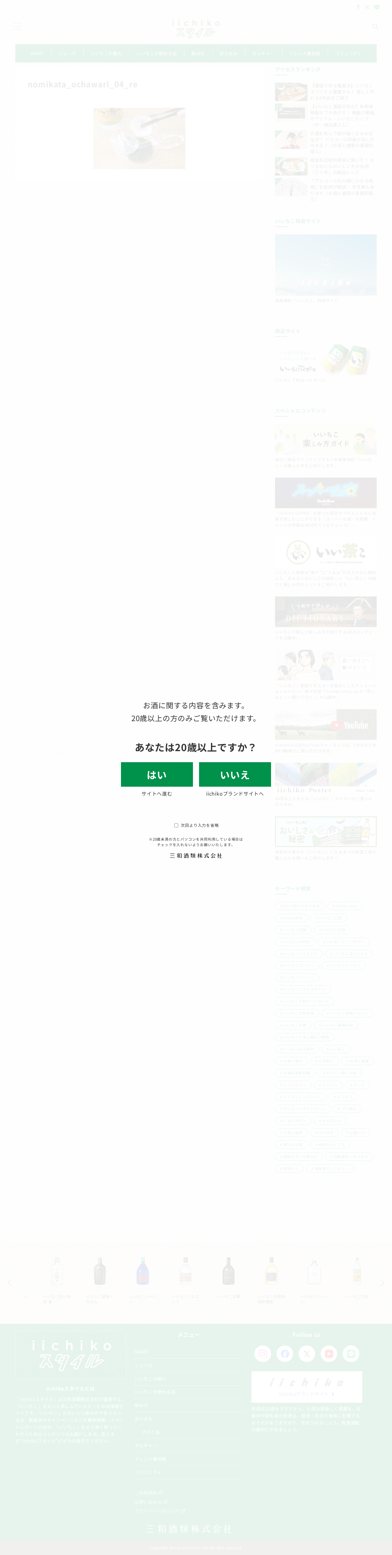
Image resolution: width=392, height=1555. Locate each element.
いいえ (235, 774)
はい (157, 774)
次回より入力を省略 (200, 825)
